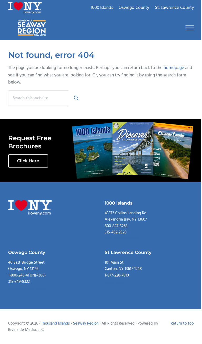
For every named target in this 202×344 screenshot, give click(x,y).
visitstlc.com (115, 282)
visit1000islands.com (122, 239)
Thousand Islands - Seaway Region (70, 323)
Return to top (182, 323)
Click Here (28, 160)
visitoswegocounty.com (28, 288)
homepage (174, 67)
